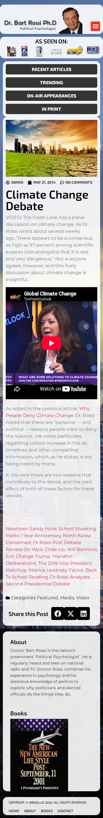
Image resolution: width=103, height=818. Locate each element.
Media (67, 597)
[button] (95, 26)
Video (82, 597)
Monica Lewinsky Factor (56, 570)
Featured (47, 597)
